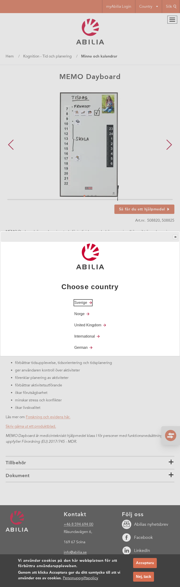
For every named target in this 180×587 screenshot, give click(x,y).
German (81, 347)
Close (175, 236)
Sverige (80, 303)
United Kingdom (87, 325)
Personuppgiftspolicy (80, 578)
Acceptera (145, 563)
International (84, 336)
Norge (79, 314)
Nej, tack (143, 577)
